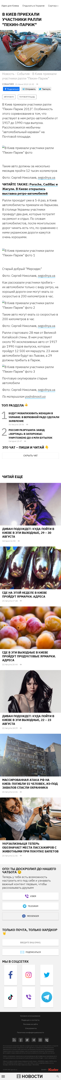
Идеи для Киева (10, 5)
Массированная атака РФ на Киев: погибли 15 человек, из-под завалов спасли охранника (30, 784)
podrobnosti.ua (35, 396)
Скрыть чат (30, 455)
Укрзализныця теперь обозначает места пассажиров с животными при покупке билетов (30, 847)
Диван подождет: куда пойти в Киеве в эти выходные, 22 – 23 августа (28, 720)
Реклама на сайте (30, 1024)
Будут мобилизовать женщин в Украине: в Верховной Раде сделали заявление (34, 417)
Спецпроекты (31, 1028)
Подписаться (33, 952)
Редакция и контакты (30, 1020)
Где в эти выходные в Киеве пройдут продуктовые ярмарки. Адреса (29, 656)
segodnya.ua (46, 177)
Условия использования (30, 1016)
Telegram (33, 906)
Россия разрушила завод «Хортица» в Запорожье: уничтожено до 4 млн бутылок (30, 433)
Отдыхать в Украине (33, 5)
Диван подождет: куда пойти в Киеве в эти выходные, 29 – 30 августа (28, 533)
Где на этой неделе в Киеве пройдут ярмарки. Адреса (24, 594)
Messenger (33, 916)
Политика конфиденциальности (30, 1032)
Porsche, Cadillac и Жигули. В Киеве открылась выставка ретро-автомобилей (30, 188)
